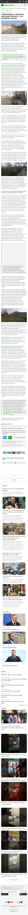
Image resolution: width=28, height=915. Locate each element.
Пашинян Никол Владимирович (11, 629)
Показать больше (14, 879)
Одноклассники (6, 412)
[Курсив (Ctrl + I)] (6, 463)
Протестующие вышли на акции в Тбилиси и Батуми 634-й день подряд (12, 598)
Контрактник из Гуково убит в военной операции (11, 696)
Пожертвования (24, 891)
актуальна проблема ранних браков (11, 267)
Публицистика (9, 10)
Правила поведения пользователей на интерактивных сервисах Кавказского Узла (14, 906)
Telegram (5, 406)
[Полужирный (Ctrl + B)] (3, 463)
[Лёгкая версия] (7, 1)
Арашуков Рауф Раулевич (9, 647)
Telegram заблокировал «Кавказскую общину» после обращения (13, 803)
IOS (21, 400)
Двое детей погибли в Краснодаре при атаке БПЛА (13, 576)
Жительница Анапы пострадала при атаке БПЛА (12, 702)
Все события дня (23, 705)
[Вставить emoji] (15, 463)
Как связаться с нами (12, 891)
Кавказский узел (14, 63)
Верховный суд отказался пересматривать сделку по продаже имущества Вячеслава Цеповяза (14, 511)
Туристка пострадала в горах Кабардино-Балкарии (13, 489)
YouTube (11, 414)
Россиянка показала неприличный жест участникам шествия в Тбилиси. (11, 852)
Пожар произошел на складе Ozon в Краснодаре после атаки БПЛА (12, 553)
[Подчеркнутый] (9, 463)
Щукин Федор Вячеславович (10, 665)
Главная (2, 10)
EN (4, 1)
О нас (2, 891)
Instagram (14, 411)
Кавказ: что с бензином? (8, 8)
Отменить (14, 479)
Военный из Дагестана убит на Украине (11, 674)
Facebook (9, 411)
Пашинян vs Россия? (21, 8)
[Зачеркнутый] (12, 463)
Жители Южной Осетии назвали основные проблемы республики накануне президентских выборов (14, 538)
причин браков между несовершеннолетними (14, 346)
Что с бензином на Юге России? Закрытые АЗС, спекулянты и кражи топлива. (14, 875)
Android (18, 400)
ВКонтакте (20, 411)
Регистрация (14, 476)
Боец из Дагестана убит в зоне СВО (10, 691)
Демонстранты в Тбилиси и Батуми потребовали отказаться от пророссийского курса (12, 727)
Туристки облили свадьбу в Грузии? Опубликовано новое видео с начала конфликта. (14, 779)
